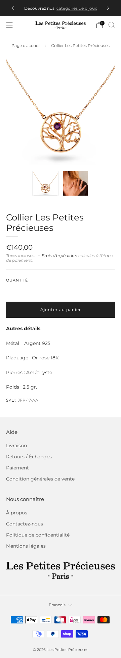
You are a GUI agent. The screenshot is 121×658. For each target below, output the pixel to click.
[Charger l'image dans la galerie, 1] (45, 183)
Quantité (17, 280)
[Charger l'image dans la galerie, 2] (75, 183)
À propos (16, 512)
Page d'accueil (25, 45)
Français (57, 604)
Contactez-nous (24, 523)
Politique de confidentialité (38, 535)
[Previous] (13, 8)
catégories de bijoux (76, 8)
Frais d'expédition (59, 255)
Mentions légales (26, 546)
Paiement (17, 467)
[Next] (108, 8)
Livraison (16, 445)
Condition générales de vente (40, 479)
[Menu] (9, 25)
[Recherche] (111, 24)
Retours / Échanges (29, 456)
